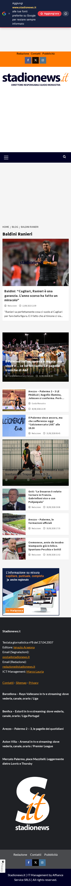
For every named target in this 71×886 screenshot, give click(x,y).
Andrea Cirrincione (17, 480)
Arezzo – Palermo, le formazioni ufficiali (41, 521)
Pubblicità (48, 53)
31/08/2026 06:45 (53, 433)
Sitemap (21, 682)
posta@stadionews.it (16, 657)
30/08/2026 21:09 (38, 409)
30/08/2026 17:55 (53, 528)
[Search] (64, 157)
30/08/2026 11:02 (53, 554)
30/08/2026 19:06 (53, 507)
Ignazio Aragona (24, 647)
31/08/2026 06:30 (46, 376)
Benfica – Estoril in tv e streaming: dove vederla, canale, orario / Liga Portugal (33, 714)
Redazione (23, 53)
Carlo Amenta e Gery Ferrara (21, 376)
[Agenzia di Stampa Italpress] (30, 591)
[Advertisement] (35, 122)
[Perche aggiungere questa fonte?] (66, 13)
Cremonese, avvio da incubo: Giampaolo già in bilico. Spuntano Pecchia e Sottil (46, 546)
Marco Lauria (35, 671)
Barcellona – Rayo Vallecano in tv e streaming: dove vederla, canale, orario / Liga (35, 696)
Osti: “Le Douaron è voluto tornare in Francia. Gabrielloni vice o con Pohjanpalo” (45, 497)
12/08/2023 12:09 (29, 305)
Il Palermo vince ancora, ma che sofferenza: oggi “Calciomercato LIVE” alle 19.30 (45, 423)
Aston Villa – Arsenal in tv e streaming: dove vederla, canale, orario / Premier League (30, 744)
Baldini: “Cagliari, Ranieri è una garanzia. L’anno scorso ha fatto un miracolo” (31, 295)
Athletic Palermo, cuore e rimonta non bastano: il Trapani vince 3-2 (34, 472)
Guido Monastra (39, 403)
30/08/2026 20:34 (37, 480)
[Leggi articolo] (35, 262)
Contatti (36, 53)
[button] (10, 157)
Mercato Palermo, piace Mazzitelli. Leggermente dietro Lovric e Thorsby (33, 761)
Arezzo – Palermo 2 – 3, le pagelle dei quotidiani (33, 728)
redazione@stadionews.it (18, 666)
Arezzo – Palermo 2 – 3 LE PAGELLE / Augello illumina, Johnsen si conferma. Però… (46, 395)
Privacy (33, 682)
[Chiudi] (9, 14)
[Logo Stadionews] (32, 803)
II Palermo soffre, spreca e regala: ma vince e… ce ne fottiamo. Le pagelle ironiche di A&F (33, 365)
